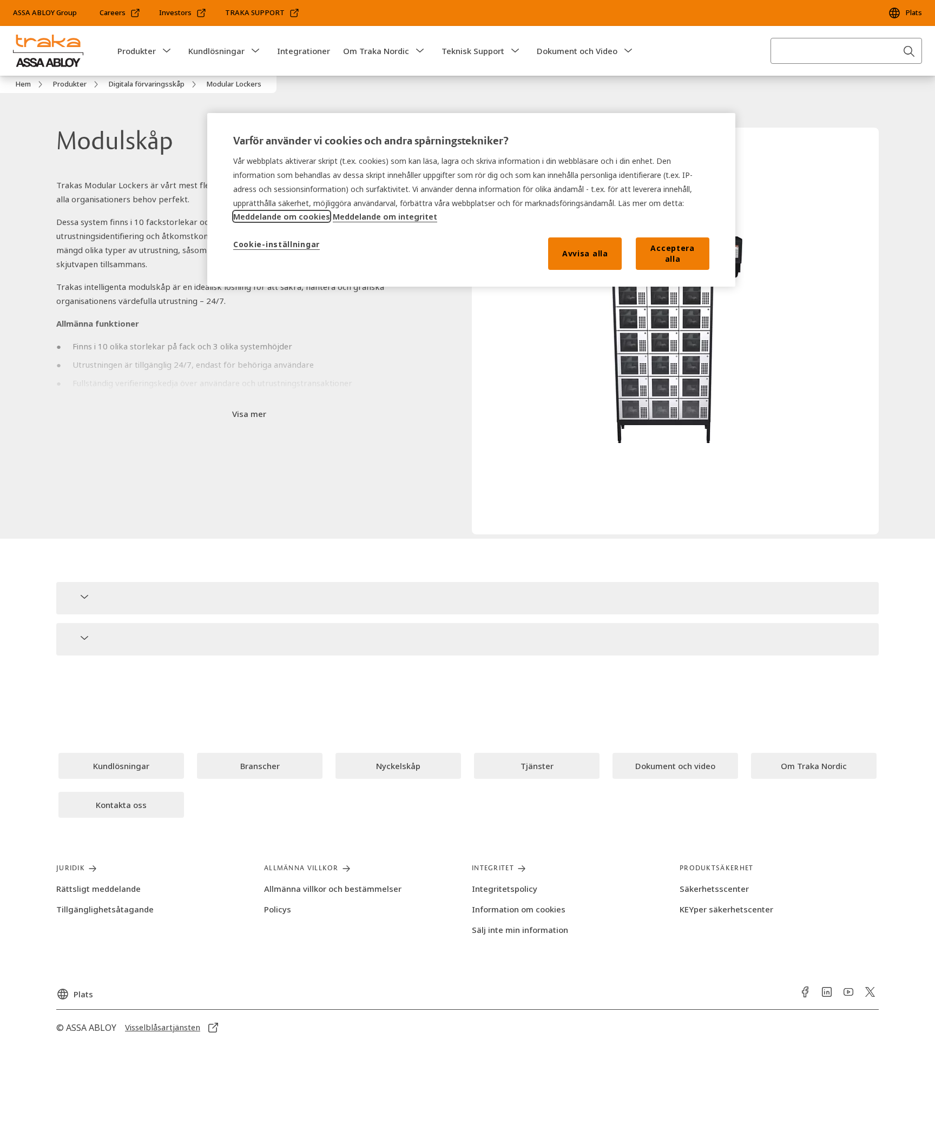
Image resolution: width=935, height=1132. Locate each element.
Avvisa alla (585, 253)
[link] (120, 13)
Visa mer (249, 413)
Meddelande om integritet (385, 216)
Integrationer (303, 50)
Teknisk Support (473, 50)
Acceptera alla (672, 253)
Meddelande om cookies (281, 216)
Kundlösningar (216, 50)
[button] (166, 50)
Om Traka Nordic (376, 50)
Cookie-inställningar (276, 244)
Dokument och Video (577, 50)
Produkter (136, 50)
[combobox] (846, 51)
